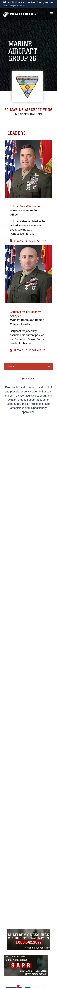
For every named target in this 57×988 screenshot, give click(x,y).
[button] (14, 5)
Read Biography (30, 240)
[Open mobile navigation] (51, 14)
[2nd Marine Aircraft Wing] (19, 14)
